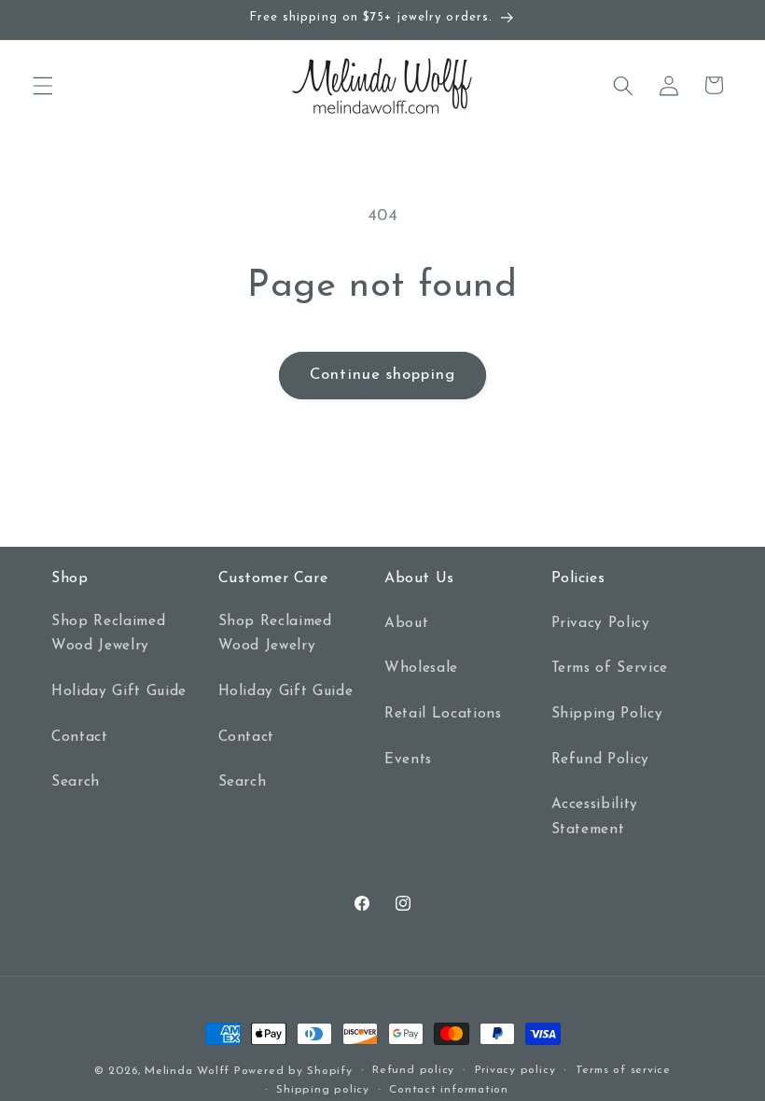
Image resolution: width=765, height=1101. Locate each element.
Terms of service (623, 1070)
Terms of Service (610, 668)
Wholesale (421, 668)
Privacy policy (515, 1070)
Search (75, 781)
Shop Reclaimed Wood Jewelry (108, 634)
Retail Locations (443, 713)
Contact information (448, 1089)
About (406, 623)
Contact (79, 737)
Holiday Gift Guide (119, 691)
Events (408, 759)
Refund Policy (600, 759)
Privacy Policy (600, 623)
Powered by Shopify (293, 1071)
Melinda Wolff (187, 1071)
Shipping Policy (607, 713)
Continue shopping (382, 375)
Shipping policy (322, 1089)
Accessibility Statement (595, 817)
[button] (43, 85)
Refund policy (413, 1070)
